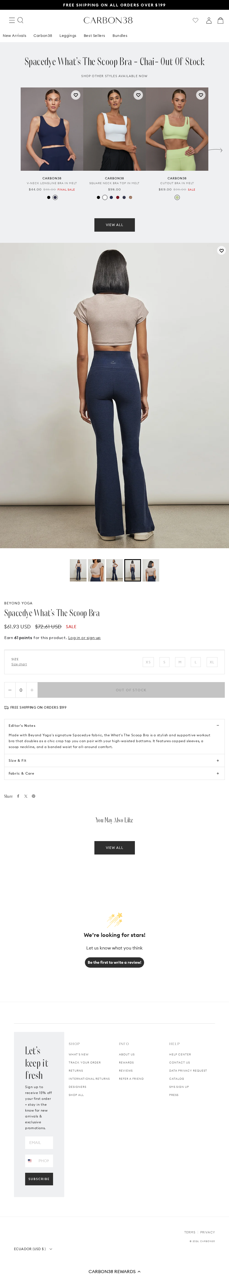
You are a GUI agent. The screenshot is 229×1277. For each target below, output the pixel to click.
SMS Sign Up (179, 1087)
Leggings (68, 35)
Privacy (207, 1232)
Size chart (19, 664)
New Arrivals (14, 35)
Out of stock (131, 690)
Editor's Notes (22, 725)
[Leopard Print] (130, 197)
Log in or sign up (84, 637)
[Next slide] (215, 149)
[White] (105, 197)
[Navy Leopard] (111, 197)
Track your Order (85, 1062)
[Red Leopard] (118, 197)
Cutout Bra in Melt (177, 183)
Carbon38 (43, 35)
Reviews (126, 1070)
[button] (114, 1271)
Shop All (76, 1095)
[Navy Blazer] (55, 197)
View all (114, 225)
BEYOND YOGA (18, 603)
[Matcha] (177, 197)
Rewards (126, 1062)
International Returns (89, 1079)
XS (148, 662)
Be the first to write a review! (114, 962)
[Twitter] (26, 796)
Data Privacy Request (188, 1070)
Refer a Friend (131, 1079)
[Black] (49, 197)
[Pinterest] (33, 796)
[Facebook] (18, 796)
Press (173, 1095)
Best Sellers (94, 35)
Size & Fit (18, 760)
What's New (79, 1054)
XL (212, 662)
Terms (189, 1232)
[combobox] (29, 1161)
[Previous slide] (14, 149)
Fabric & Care (22, 773)
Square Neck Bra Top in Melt (114, 183)
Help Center (180, 1054)
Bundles (120, 35)
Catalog (176, 1079)
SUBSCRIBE (39, 1179)
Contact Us (179, 1062)
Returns (76, 1070)
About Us (127, 1054)
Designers (77, 1087)
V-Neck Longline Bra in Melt (52, 183)
